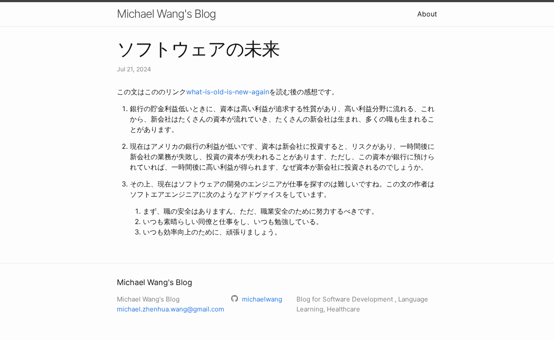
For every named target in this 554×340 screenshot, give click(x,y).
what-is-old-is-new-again (227, 91)
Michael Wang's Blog (166, 13)
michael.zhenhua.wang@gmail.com (170, 309)
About (427, 14)
